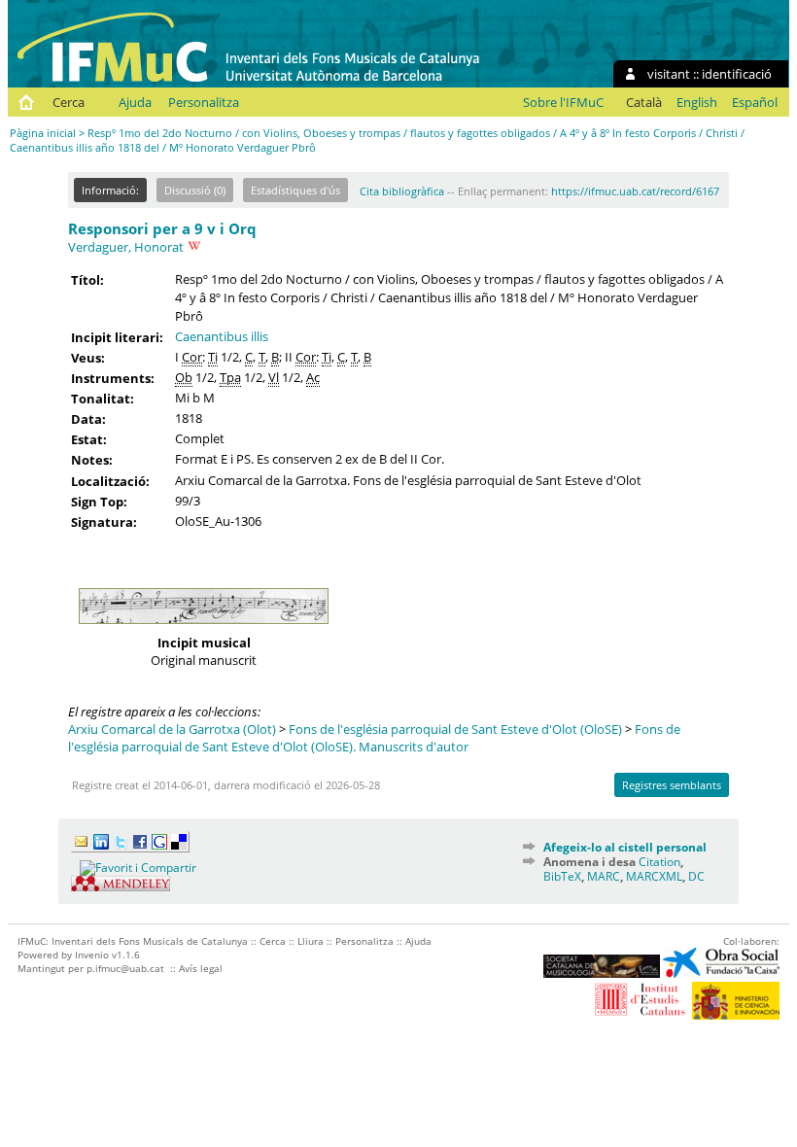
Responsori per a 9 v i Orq (162, 228)
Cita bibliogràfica (402, 191)
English (696, 102)
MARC (603, 876)
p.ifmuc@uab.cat (125, 968)
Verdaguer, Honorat (126, 247)
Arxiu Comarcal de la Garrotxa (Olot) (172, 729)
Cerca (68, 102)
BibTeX (562, 876)
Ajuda (135, 102)
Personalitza (203, 102)
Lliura (310, 941)
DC (696, 876)
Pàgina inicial (43, 132)
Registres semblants (671, 785)
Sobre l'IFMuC (563, 102)
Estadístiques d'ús (295, 190)
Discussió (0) (194, 190)
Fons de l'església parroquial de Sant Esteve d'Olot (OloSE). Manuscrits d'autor (374, 737)
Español (755, 102)
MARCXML (654, 876)
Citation (659, 861)
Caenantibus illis (221, 336)
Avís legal (201, 968)
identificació (737, 74)
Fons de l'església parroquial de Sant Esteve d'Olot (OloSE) (455, 729)
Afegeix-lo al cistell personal (625, 847)
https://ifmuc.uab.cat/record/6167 (635, 191)
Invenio (92, 954)
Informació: (110, 190)
